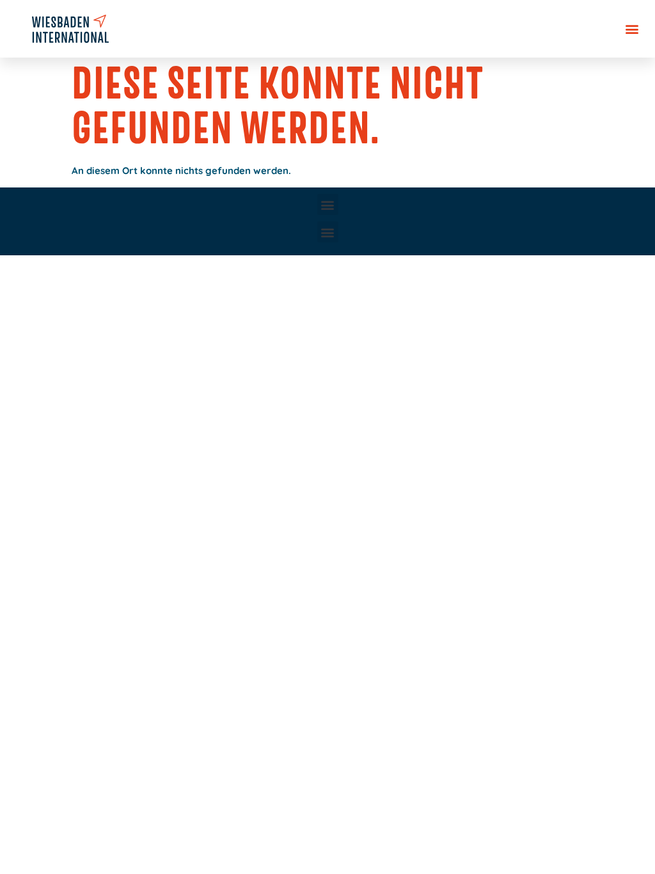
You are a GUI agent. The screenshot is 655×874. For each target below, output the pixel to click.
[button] (631, 29)
